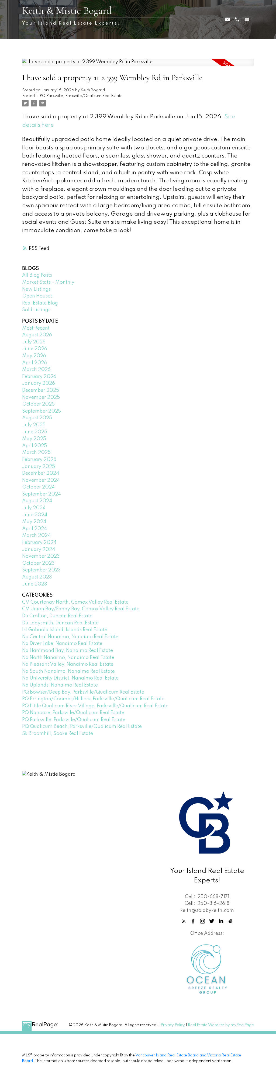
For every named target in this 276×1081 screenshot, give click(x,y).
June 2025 (34, 432)
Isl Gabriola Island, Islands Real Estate (64, 629)
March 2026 (36, 369)
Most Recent (36, 328)
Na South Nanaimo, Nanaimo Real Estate (68, 671)
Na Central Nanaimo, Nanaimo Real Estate (70, 636)
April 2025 (34, 445)
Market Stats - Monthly (48, 282)
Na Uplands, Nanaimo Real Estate (60, 685)
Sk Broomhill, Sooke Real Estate (57, 733)
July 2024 (34, 508)
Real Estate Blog (40, 303)
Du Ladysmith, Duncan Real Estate (60, 623)
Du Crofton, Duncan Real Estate (57, 616)
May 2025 (34, 438)
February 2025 (39, 459)
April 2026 (34, 362)
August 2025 (37, 418)
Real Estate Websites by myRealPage (221, 1025)
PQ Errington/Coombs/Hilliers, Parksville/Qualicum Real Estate (93, 699)
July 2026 (34, 342)
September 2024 (41, 494)
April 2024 (34, 528)
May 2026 (34, 355)
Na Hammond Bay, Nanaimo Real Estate (67, 650)
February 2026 (39, 376)
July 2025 (34, 425)
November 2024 (41, 480)
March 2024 (36, 535)
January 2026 (38, 383)
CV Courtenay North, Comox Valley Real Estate (75, 602)
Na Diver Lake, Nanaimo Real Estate (62, 643)
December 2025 (40, 390)
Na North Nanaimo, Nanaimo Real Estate (68, 657)
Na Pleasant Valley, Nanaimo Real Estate (67, 664)
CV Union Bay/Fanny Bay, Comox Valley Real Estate (80, 609)
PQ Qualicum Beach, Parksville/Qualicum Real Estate (82, 726)
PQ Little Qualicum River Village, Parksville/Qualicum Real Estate (95, 706)
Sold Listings (36, 309)
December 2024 (40, 473)
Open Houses (37, 296)
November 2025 (41, 397)
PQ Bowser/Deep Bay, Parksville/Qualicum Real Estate (83, 692)
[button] (184, 921)
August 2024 (37, 500)
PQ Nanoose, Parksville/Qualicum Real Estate (73, 712)
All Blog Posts (37, 275)
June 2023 (34, 584)
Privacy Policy (173, 1025)
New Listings (36, 289)
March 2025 (36, 452)
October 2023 (38, 563)
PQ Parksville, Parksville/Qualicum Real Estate (81, 96)
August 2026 (37, 335)
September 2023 (41, 570)
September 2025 (41, 411)
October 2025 (38, 404)
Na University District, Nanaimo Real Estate (70, 678)
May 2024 (34, 521)
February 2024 (39, 542)
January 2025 (38, 466)
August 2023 (37, 577)
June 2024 (34, 515)
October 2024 (38, 487)
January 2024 (38, 549)
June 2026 (34, 348)
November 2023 (41, 556)
